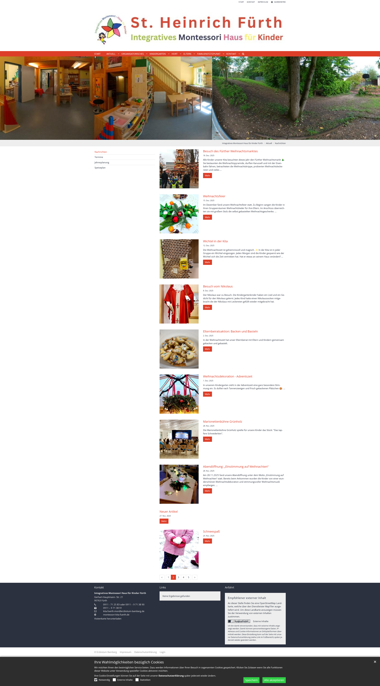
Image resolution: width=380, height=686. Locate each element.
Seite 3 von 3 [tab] (195, 137)
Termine (99, 157)
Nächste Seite (374, 98)
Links (163, 587)
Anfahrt (229, 587)
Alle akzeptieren (274, 680)
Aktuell (269, 143)
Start (97, 53)
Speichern (251, 680)
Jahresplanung (102, 162)
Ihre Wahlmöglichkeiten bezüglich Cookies (129, 662)
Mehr (207, 175)
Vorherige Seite (6, 98)
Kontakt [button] (231, 53)
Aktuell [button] (110, 53)
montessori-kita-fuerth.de (116, 614)
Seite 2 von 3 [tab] (190, 137)
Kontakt (99, 587)
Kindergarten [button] (158, 53)
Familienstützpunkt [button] (208, 53)
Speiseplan (100, 167)
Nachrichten (280, 143)
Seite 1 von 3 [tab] (185, 137)
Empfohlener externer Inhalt (247, 598)
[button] (242, 54)
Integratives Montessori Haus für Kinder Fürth (242, 143)
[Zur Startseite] (190, 27)
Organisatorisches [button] (132, 53)
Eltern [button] (187, 53)
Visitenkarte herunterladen (107, 618)
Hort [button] (175, 53)
